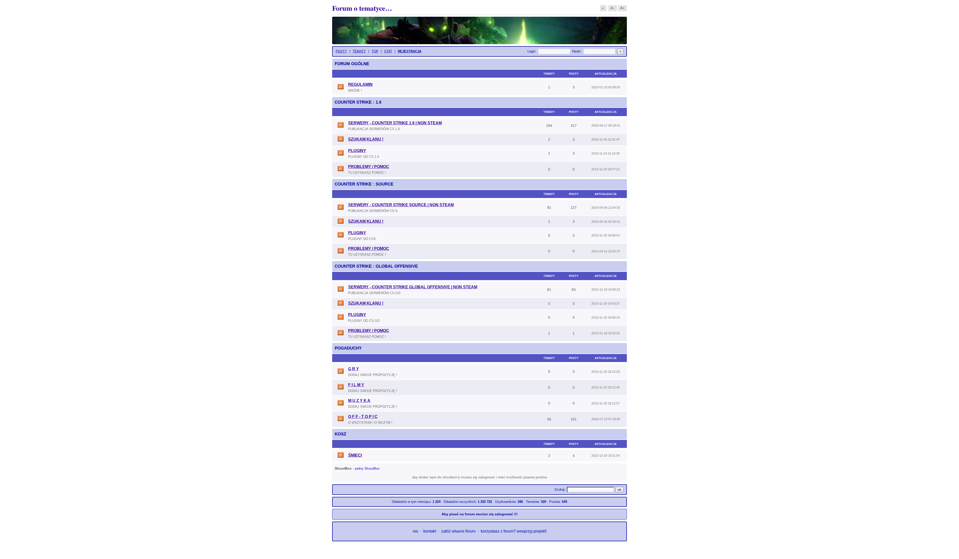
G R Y (353, 369)
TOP (375, 51)
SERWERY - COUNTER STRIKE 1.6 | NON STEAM (395, 123)
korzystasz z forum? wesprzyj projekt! (513, 531)
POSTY (341, 51)
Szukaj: (559, 489)
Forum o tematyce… (362, 8)
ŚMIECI (355, 455)
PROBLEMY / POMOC (368, 167)
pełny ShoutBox (367, 468)
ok (619, 490)
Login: (531, 51)
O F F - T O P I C (363, 416)
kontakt (429, 531)
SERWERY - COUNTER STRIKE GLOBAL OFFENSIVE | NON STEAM (412, 287)
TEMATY (359, 51)
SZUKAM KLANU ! (365, 139)
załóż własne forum (458, 531)
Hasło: (576, 51)
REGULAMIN (360, 84)
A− (613, 8)
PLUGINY (357, 151)
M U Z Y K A (359, 400)
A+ (622, 8)
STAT (388, 51)
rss (415, 531)
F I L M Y (356, 385)
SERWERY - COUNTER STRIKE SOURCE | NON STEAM (401, 205)
